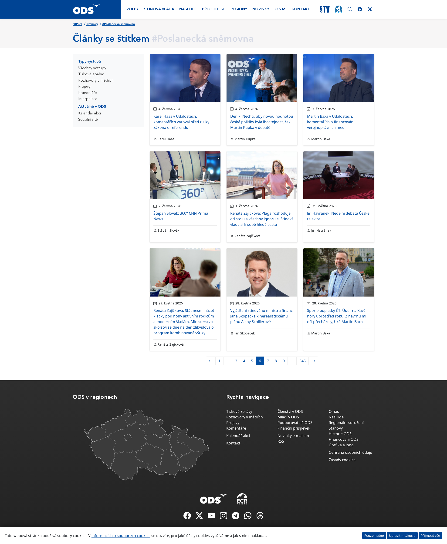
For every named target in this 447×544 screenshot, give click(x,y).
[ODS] (214, 497)
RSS (281, 441)
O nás (280, 9)
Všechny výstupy (92, 68)
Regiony (238, 9)
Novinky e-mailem (293, 435)
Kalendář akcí (89, 113)
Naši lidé (188, 9)
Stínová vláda (159, 9)
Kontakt (301, 9)
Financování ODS (344, 439)
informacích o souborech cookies (120, 535)
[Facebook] (187, 517)
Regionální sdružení (346, 422)
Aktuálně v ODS (92, 107)
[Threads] (260, 517)
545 (302, 361)
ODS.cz (77, 24)
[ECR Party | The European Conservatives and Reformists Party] (338, 9)
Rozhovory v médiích (96, 81)
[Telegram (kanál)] (236, 517)
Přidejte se (213, 9)
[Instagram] (224, 517)
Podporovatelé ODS (295, 422)
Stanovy (336, 428)
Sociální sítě (88, 120)
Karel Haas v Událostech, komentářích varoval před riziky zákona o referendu (181, 122)
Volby (132, 9)
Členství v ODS (290, 411)
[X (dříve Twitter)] (200, 517)
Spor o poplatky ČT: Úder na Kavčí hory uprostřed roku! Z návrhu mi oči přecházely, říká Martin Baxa (336, 316)
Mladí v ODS (288, 417)
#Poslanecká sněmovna (118, 24)
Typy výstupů (89, 61)
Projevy (84, 87)
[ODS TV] (212, 517)
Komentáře (87, 93)
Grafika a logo (341, 444)
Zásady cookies (342, 459)
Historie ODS (340, 433)
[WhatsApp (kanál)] (248, 517)
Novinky (260, 9)
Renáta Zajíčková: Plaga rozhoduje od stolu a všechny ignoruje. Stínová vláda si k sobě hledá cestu (262, 219)
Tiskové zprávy (91, 74)
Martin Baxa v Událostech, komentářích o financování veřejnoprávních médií (330, 122)
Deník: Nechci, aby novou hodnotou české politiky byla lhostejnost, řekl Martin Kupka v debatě (261, 122)
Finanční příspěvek (294, 428)
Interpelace (87, 99)
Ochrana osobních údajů (350, 452)
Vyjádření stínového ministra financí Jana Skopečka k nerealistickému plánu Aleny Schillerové (262, 316)
